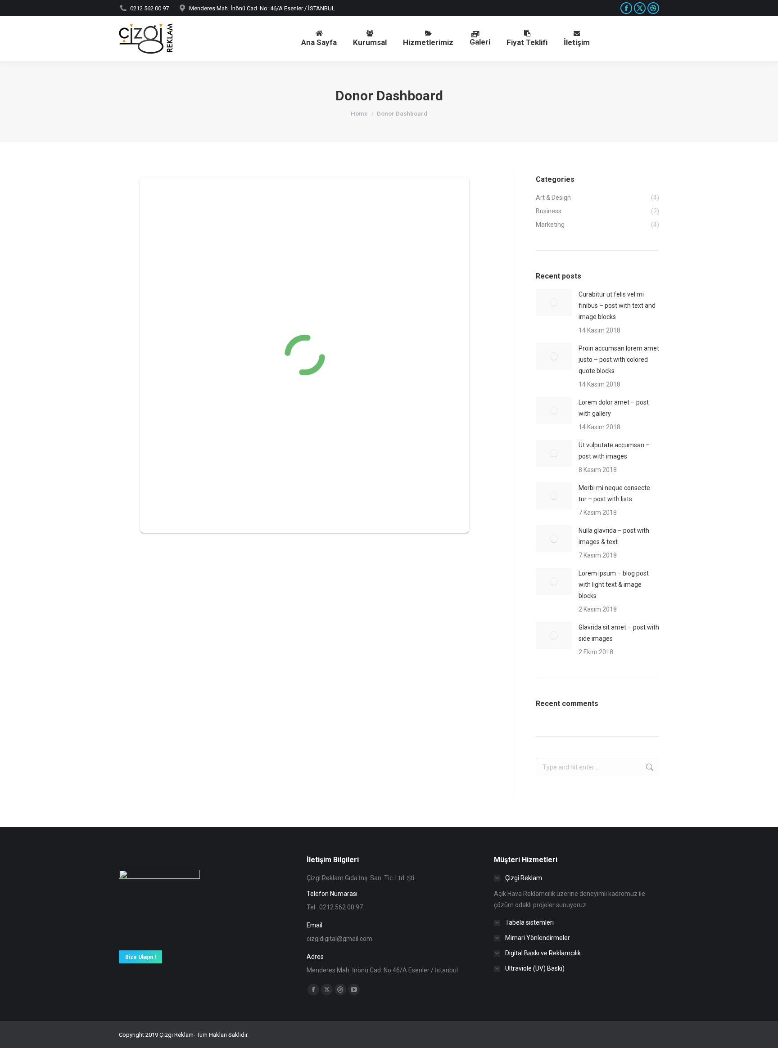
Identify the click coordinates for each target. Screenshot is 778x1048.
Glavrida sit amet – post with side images (619, 633)
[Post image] (554, 302)
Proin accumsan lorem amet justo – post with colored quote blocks (619, 359)
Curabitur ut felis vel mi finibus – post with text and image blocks (617, 305)
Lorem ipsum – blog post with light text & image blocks (614, 584)
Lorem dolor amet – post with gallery (614, 408)
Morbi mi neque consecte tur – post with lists (614, 493)
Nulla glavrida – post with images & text (614, 536)
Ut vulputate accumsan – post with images (614, 450)
